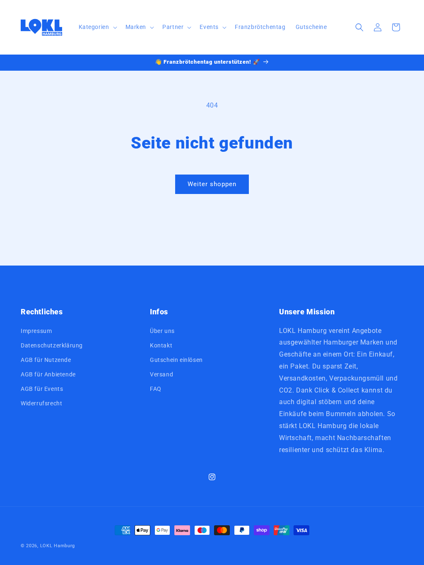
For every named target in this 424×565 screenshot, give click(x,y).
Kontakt (161, 345)
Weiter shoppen (212, 184)
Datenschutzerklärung (52, 345)
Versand (161, 374)
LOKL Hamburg (57, 545)
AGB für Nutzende (46, 360)
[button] (97, 27)
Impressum (36, 331)
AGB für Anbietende (48, 374)
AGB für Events (42, 388)
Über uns (162, 331)
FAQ (155, 388)
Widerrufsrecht (41, 403)
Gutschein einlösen (176, 360)
